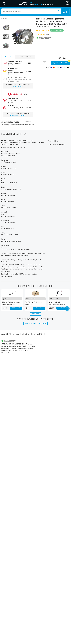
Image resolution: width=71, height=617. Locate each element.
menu (3, 4)
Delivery (8, 57)
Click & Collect (25, 57)
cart (67, 4)
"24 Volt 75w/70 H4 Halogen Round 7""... (34, 303)
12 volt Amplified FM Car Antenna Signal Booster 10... (57, 303)
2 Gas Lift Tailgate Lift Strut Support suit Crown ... (11, 303)
